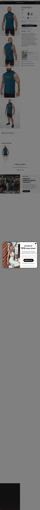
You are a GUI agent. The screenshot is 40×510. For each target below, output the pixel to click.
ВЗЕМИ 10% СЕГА (28, 260)
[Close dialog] (35, 243)
